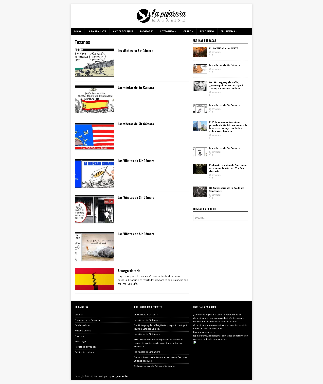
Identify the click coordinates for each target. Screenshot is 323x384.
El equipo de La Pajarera (87, 319)
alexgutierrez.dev (120, 376)
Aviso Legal (80, 341)
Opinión (188, 31)
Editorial (79, 314)
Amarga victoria (129, 270)
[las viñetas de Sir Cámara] (200, 71)
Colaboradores (82, 325)
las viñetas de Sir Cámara (135, 50)
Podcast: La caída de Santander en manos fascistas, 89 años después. (228, 168)
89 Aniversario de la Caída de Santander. (226, 189)
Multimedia (228, 31)
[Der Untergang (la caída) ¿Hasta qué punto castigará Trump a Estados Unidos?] (200, 88)
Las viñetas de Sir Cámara (136, 87)
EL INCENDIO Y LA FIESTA (223, 48)
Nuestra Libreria (83, 330)
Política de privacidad (86, 346)
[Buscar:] (220, 218)
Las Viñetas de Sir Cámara (136, 160)
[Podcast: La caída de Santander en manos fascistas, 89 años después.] (200, 171)
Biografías (146, 31)
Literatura (167, 31)
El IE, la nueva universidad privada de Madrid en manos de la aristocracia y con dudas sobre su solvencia (228, 126)
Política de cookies (84, 352)
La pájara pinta (97, 31)
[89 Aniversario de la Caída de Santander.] (200, 194)
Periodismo (207, 31)
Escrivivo (79, 335)
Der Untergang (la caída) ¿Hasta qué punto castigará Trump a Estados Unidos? (226, 85)
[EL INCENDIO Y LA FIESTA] (200, 54)
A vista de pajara (123, 31)
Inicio (77, 31)
